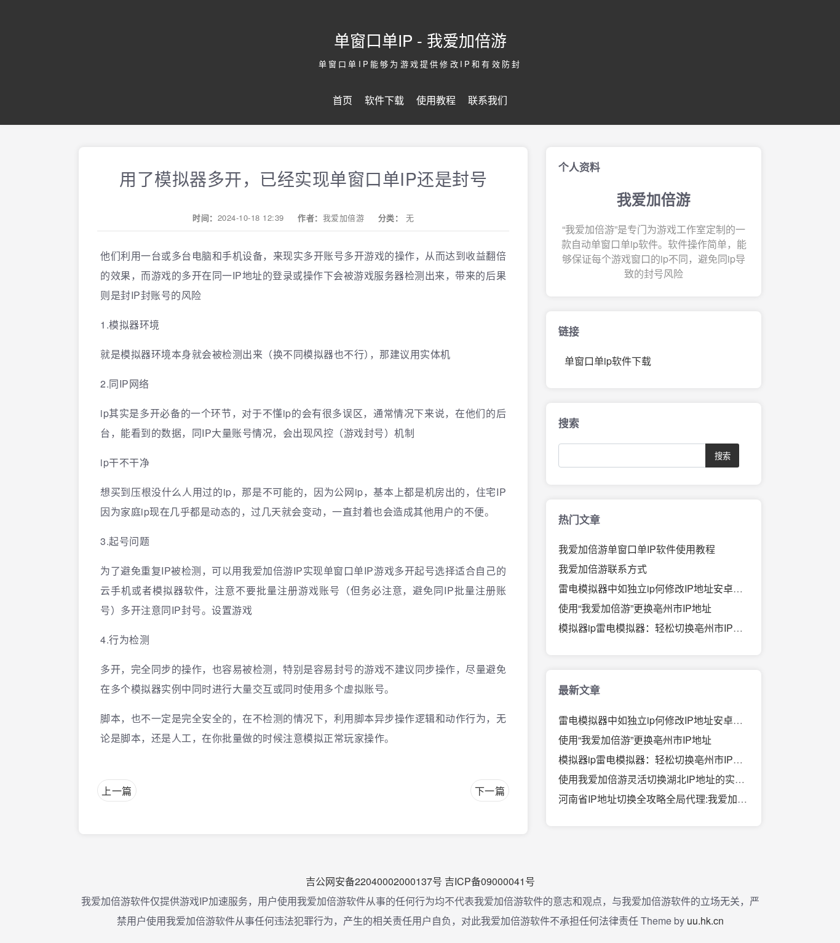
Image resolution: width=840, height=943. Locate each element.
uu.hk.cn (705, 920)
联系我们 (487, 100)
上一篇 (116, 791)
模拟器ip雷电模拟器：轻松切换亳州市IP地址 (655, 628)
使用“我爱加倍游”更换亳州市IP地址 (634, 608)
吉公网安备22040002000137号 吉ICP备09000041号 (420, 881)
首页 (342, 100)
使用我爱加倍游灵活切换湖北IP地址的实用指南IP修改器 (680, 779)
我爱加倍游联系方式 (602, 569)
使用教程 (436, 100)
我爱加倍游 (344, 217)
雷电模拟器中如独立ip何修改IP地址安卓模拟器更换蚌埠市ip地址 (698, 588)
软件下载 (384, 100)
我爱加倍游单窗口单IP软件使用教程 (636, 549)
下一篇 (490, 791)
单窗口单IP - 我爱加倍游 (420, 39)
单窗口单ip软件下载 (608, 361)
